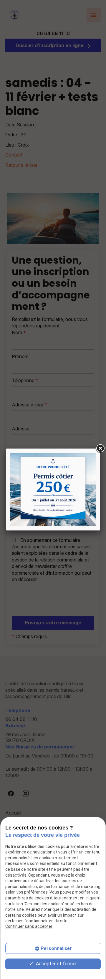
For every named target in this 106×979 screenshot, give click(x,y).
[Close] (100, 448)
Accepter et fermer (56, 963)
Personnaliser (56, 948)
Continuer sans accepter (28, 926)
